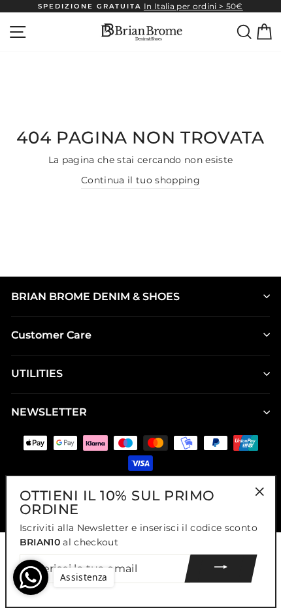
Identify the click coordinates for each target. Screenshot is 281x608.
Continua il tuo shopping (140, 180)
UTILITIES (37, 373)
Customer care (51, 335)
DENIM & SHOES (95, 296)
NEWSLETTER (49, 412)
